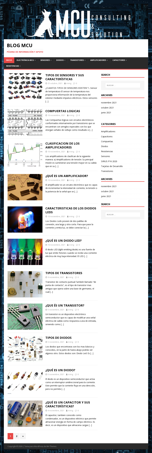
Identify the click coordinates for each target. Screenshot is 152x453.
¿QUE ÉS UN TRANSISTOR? (64, 305)
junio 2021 (106, 112)
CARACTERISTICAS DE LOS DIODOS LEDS (70, 210)
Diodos (60, 60)
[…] (46, 101)
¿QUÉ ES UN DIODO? (60, 370)
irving (68, 83)
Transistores (77, 60)
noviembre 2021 (109, 102)
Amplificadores (98, 60)
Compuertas (107, 141)
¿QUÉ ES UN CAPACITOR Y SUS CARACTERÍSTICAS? (67, 404)
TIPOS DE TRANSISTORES (63, 273)
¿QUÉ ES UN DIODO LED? (63, 241)
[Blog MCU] (76, 37)
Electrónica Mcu (25, 60)
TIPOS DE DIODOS (58, 338)
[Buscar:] (122, 85)
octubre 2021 (107, 107)
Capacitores (119, 60)
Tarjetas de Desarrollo (112, 166)
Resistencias (12, 66)
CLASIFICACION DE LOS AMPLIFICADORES (62, 145)
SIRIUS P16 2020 (109, 161)
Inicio (9, 60)
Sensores (45, 60)
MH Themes (51, 446)
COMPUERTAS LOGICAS (62, 111)
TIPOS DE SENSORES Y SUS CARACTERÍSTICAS (64, 77)
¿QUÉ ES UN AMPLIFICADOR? (66, 176)
